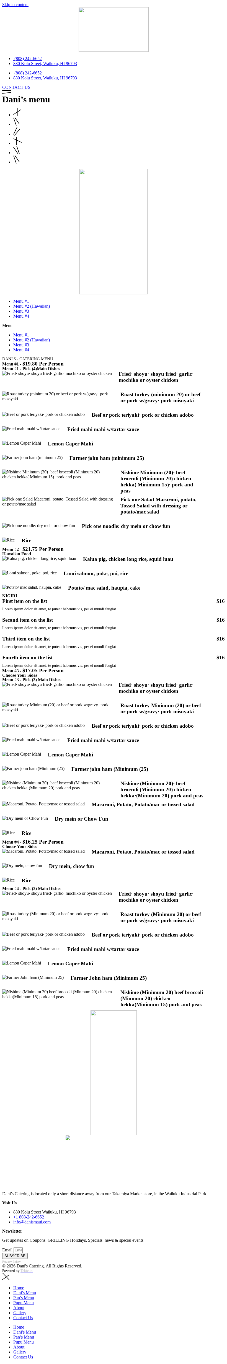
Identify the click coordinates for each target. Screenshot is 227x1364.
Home (18, 1287)
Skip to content (15, 4)
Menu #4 (21, 316)
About (18, 1307)
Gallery (19, 1312)
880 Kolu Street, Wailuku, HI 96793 (45, 63)
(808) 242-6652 (27, 58)
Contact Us (23, 1317)
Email (8, 1250)
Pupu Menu (23, 1302)
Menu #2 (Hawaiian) (31, 306)
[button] (113, 325)
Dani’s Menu (24, 1292)
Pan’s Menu (23, 1297)
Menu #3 (21, 311)
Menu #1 (21, 301)
